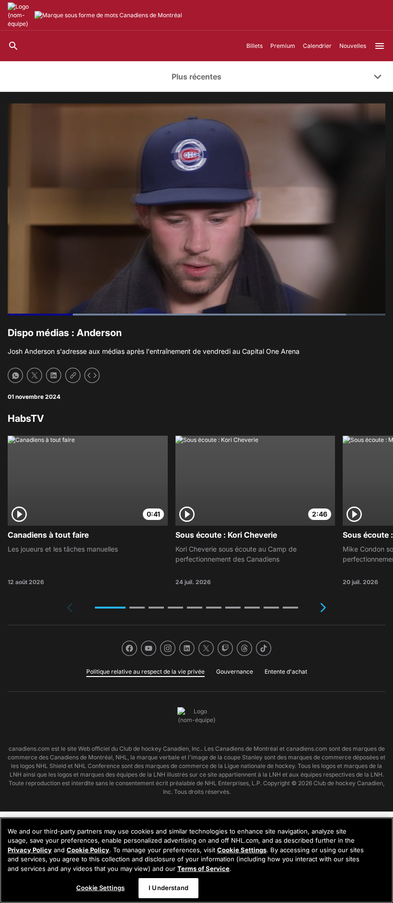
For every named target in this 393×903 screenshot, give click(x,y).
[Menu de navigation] (379, 46)
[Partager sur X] (34, 375)
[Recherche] (13, 46)
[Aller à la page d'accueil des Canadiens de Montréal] (19, 15)
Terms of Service (203, 868)
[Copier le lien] (73, 375)
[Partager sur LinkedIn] (53, 375)
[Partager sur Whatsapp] (15, 375)
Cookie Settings (241, 850)
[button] (110, 608)
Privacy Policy (30, 850)
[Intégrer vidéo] (92, 375)
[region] (196, 860)
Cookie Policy (88, 850)
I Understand (168, 888)
